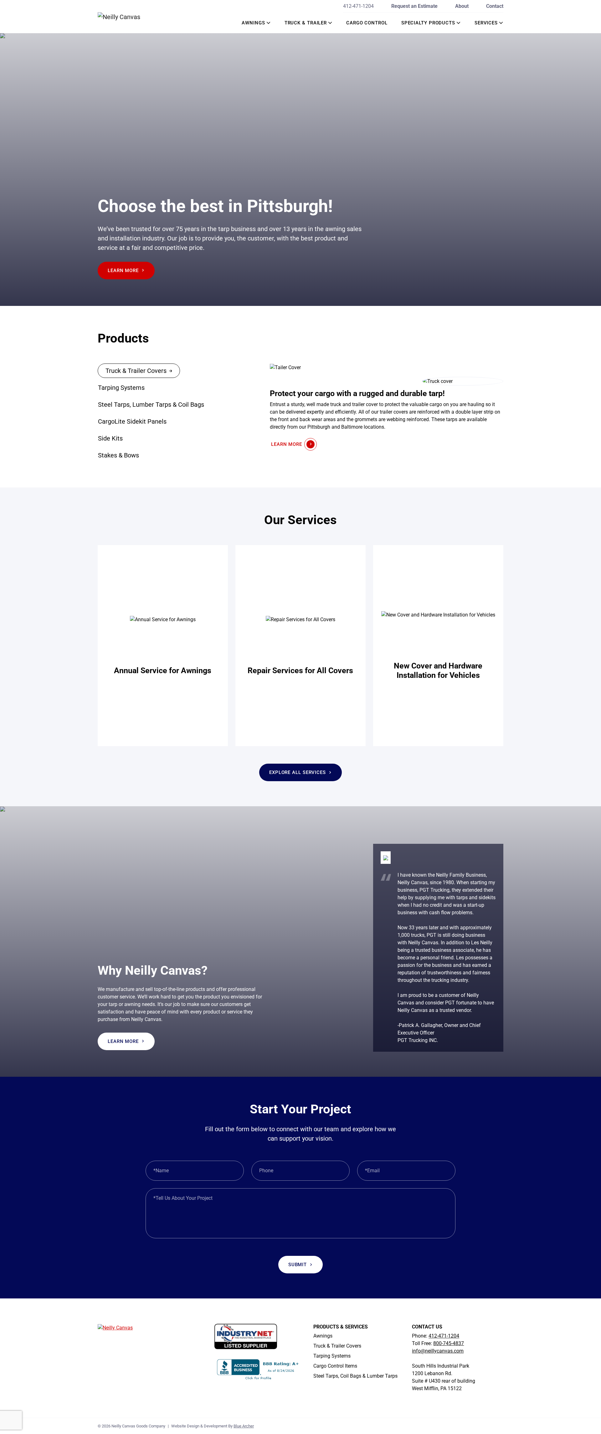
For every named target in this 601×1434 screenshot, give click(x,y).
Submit (297, 1264)
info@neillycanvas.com (438, 1351)
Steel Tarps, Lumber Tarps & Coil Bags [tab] (151, 404)
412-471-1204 (358, 6)
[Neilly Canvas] (128, 17)
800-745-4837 (448, 1344)
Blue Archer (244, 1426)
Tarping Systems (332, 1356)
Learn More (123, 270)
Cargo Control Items (335, 1366)
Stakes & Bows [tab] (118, 455)
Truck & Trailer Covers (337, 1346)
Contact (494, 6)
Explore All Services (297, 772)
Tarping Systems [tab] (121, 387)
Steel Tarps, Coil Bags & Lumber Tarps (355, 1376)
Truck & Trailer (306, 23)
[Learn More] (163, 645)
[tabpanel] (386, 407)
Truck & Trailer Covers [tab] (136, 370)
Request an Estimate (414, 6)
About (462, 6)
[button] (268, 23)
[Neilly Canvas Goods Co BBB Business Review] (258, 1369)
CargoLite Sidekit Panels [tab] (132, 421)
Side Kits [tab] (110, 438)
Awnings (253, 23)
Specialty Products (428, 23)
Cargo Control (367, 23)
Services (486, 23)
